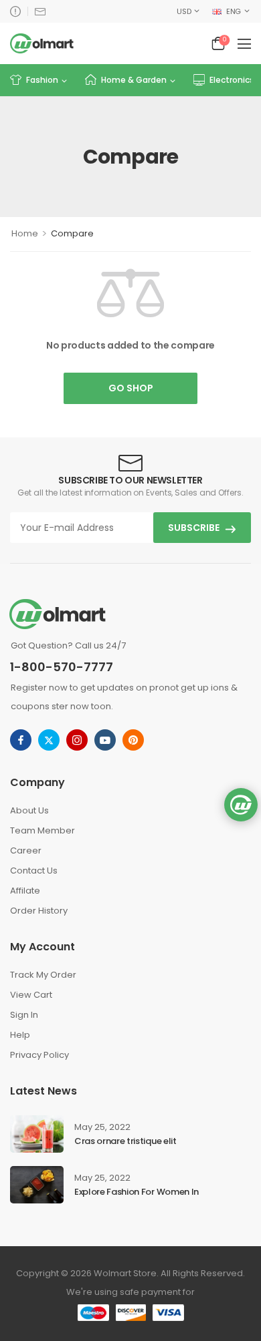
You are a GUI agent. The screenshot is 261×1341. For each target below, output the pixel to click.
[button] (244, 43)
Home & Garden (134, 79)
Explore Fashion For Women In (136, 1191)
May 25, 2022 (102, 1127)
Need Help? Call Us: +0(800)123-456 (15, 11)
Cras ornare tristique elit (125, 1141)
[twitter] (49, 740)
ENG (233, 11)
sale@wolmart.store (40, 11)
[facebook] (20, 740)
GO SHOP (130, 388)
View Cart (31, 994)
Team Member (42, 830)
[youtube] (105, 740)
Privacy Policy (39, 1054)
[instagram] (77, 740)
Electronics (231, 79)
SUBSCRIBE (194, 527)
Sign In (24, 1014)
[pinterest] (133, 740)
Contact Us (34, 870)
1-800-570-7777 (61, 666)
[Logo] (42, 43)
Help (20, 1034)
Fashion (42, 79)
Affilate (25, 890)
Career (25, 850)
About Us (29, 810)
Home (24, 233)
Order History (39, 910)
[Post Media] (37, 1134)
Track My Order (43, 974)
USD (184, 11)
